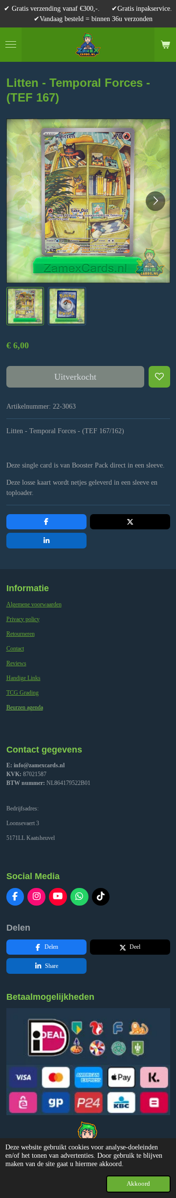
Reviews (16, 663)
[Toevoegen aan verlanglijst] (159, 377)
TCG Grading (22, 692)
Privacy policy (23, 619)
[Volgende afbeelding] (155, 201)
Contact (15, 648)
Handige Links (23, 678)
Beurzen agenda (24, 707)
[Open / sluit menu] (11, 44)
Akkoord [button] (138, 1183)
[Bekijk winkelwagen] (165, 44)
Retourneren (20, 633)
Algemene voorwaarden (34, 604)
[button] (25, 306)
